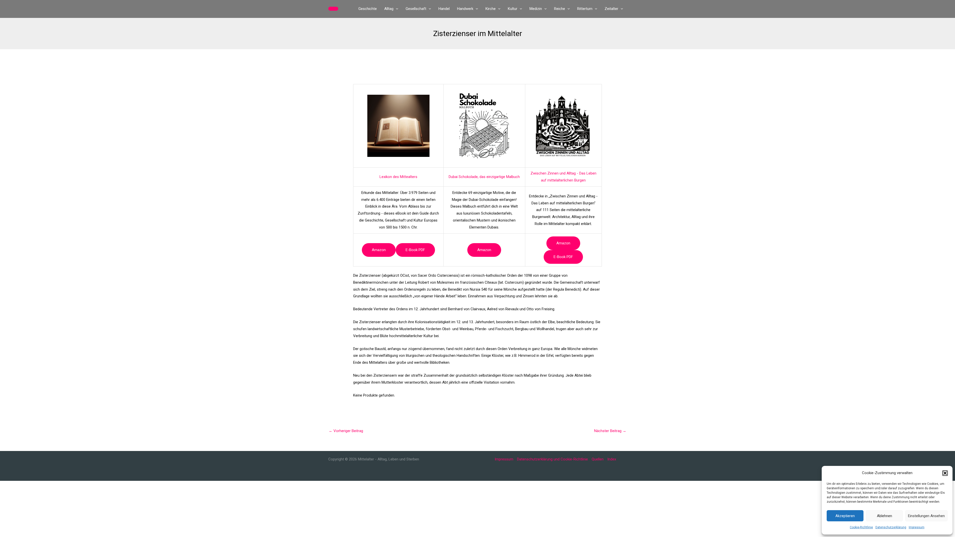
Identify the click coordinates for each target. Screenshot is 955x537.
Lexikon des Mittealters (398, 177)
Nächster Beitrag (610, 431)
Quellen (598, 459)
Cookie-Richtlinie (861, 527)
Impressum (916, 527)
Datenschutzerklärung (890, 527)
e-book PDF (415, 250)
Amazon (379, 250)
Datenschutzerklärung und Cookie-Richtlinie (552, 459)
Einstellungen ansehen (926, 516)
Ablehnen (884, 516)
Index (611, 459)
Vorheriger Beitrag (346, 431)
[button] (945, 473)
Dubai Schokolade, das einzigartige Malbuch (484, 177)
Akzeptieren (845, 516)
